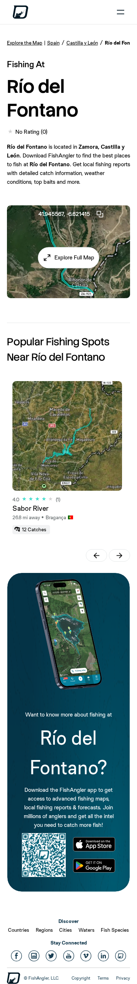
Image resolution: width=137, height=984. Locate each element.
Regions (44, 930)
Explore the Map (24, 42)
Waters (87, 930)
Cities (65, 930)
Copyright (81, 978)
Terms (103, 978)
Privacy (123, 978)
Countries (18, 930)
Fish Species (115, 930)
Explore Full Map (74, 257)
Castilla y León (82, 42)
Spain (53, 42)
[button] (68, 257)
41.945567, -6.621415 (64, 214)
